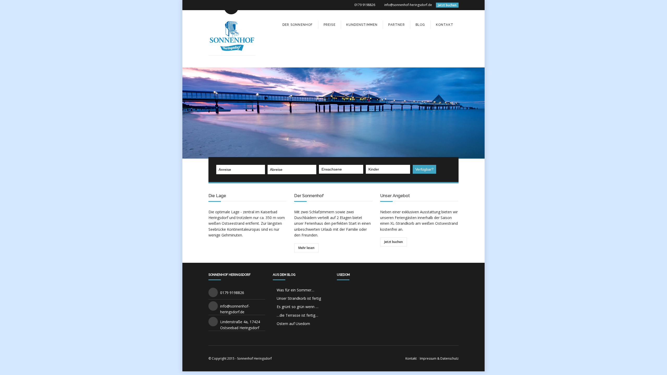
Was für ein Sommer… (295, 290)
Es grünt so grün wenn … (297, 306)
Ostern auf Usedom (293, 323)
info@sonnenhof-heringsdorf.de (408, 5)
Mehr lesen (306, 248)
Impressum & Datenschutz (439, 358)
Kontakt (411, 358)
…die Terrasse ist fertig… (297, 315)
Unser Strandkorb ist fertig (299, 298)
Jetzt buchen (447, 5)
